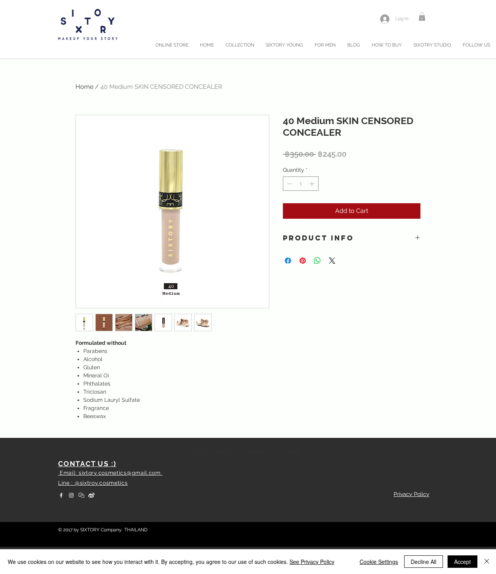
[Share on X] (332, 260)
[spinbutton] (301, 183)
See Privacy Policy (311, 561)
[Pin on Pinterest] (302, 260)
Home (84, 86)
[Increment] (312, 183)
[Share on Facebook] (288, 260)
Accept (462, 561)
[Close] (486, 561)
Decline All (423, 561)
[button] (421, 16)
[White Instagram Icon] (71, 495)
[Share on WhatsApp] (317, 260)
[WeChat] (81, 495)
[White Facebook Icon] (61, 495)
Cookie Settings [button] (379, 561)
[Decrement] (289, 183)
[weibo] (91, 495)
